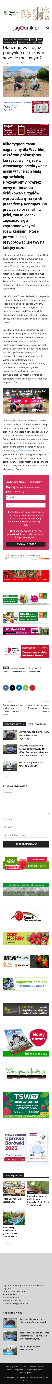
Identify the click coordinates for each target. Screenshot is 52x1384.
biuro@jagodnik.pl (19, 1303)
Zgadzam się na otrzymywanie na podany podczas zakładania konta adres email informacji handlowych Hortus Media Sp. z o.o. (26, 518)
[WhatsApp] (26, 688)
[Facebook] (6, 688)
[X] (12, 688)
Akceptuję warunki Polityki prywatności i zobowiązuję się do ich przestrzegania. (25, 534)
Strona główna (8, 35)
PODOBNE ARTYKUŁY (14, 724)
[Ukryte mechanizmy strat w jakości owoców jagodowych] (10, 735)
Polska (39, 42)
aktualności (21, 35)
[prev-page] (4, 776)
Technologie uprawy (21, 39)
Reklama (24, 1366)
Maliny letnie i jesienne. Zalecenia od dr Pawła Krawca (38, 708)
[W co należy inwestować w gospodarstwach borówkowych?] (14, 1217)
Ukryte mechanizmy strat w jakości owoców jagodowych (34, 735)
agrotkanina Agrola (18, 668)
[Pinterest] (32, 688)
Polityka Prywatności (34, 1369)
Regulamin (19, 1369)
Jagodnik (11, 63)
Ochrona (31, 1192)
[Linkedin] (19, 688)
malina (32, 39)
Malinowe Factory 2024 (26, 42)
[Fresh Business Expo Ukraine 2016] (14, 1188)
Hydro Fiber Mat (23, 450)
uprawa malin (34, 671)
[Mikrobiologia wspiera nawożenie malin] (10, 766)
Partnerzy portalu (26, 1372)
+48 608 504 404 (15, 1300)
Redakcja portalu (37, 1366)
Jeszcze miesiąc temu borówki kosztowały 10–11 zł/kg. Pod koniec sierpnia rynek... (34, 1336)
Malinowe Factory (10, 42)
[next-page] (9, 776)
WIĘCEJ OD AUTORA (37, 724)
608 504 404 (26, 1380)
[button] (5, 28)
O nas (9, 1369)
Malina (40, 39)
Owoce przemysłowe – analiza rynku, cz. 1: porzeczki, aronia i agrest (14, 710)
